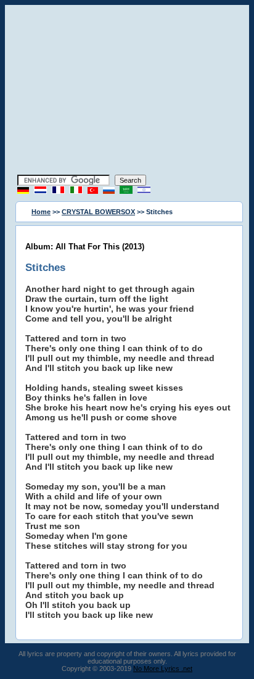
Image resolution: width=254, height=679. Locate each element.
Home (41, 211)
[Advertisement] (127, 91)
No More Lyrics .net (162, 668)
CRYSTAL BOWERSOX (98, 211)
